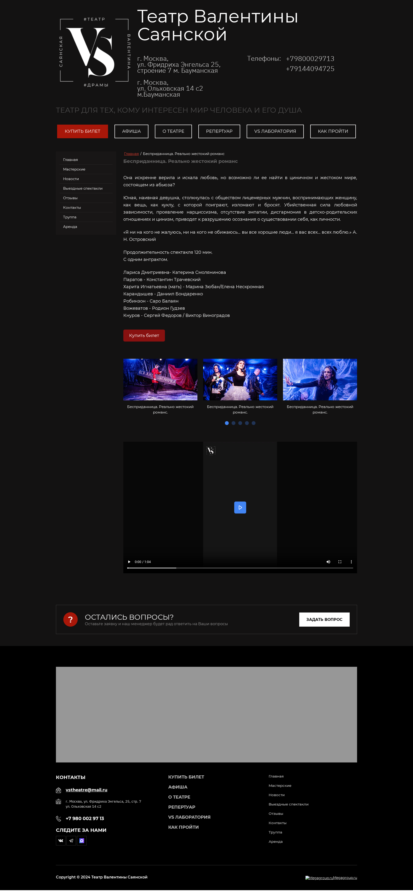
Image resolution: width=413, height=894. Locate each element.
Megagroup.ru (345, 878)
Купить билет (144, 335)
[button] (324, 620)
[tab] (227, 423)
